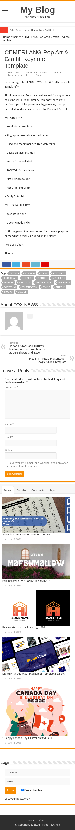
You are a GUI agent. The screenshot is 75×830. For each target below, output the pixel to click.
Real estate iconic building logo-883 (23, 627)
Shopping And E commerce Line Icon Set (26, 534)
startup (60, 287)
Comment (11, 387)
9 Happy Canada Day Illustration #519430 (27, 738)
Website (9, 450)
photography (44, 282)
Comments (37, 490)
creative (27, 278)
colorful (59, 273)
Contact (31, 820)
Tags (52, 490)
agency (14, 273)
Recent (8, 490)
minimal (8, 282)
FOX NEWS (13, 72)
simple (46, 287)
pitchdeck (64, 282)
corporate (10, 278)
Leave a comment (17, 75)
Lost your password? (17, 798)
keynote (42, 278)
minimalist (25, 282)
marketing (59, 278)
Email (9, 437)
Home (6, 36)
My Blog (37, 10)
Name (9, 424)
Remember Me (33, 790)
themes (16, 36)
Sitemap (43, 820)
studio (8, 291)
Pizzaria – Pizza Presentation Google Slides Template (47, 359)
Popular (21, 490)
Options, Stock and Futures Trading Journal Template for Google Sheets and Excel (27, 348)
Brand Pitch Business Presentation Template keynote (33, 673)
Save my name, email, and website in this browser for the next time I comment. (36, 464)
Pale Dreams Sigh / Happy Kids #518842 (32, 29)
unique (22, 291)
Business (30, 273)
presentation (29, 287)
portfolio (10, 287)
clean (44, 273)
